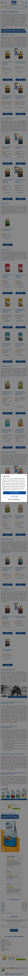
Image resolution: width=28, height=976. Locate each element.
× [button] (25, 475)
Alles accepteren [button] (14, 492)
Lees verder (19, 489)
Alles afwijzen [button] (14, 496)
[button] (14, 499)
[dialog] (14, 488)
